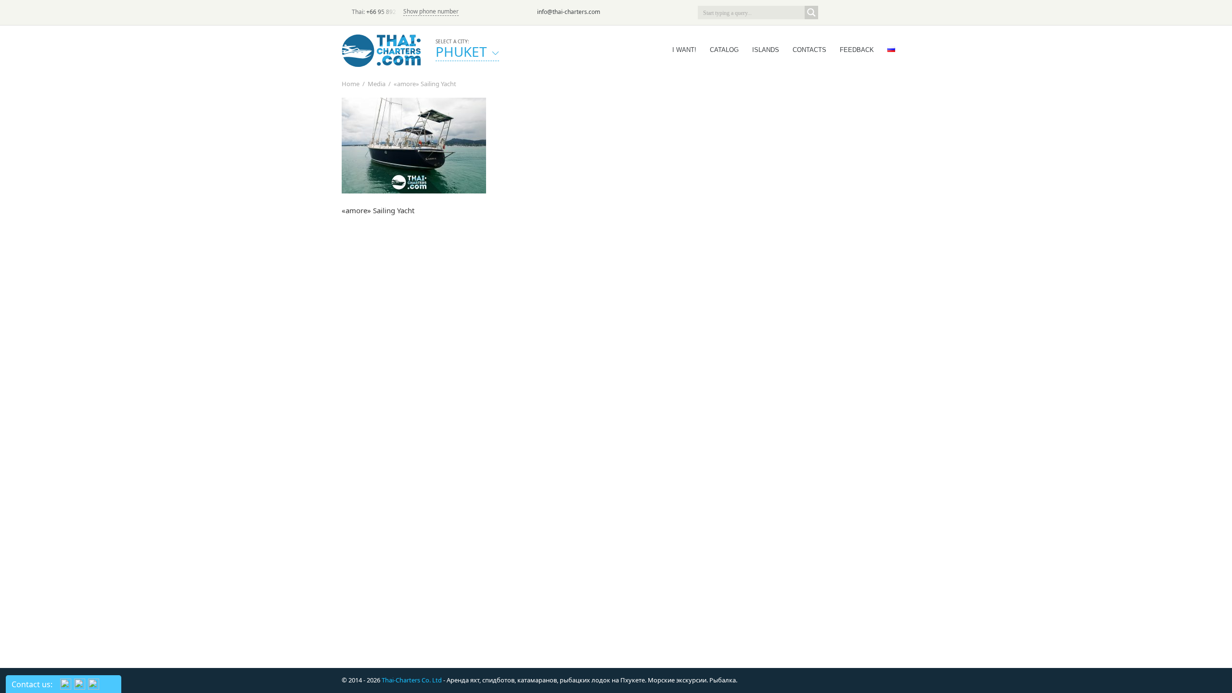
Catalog (724, 49)
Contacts (809, 49)
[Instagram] (870, 12)
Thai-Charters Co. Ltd (412, 680)
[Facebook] (856, 12)
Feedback (857, 49)
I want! (684, 49)
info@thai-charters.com (568, 12)
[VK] (883, 12)
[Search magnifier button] (811, 12)
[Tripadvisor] (829, 12)
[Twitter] (843, 12)
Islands (765, 49)
